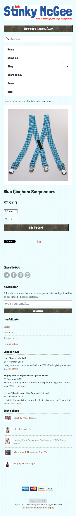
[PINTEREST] (27, 275)
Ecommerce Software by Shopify (38, 507)
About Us (13, 58)
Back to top (38, 500)
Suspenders (17, 101)
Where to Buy (15, 75)
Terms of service (12, 338)
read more (13, 368)
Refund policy (11, 344)
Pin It (40, 241)
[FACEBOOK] (14, 275)
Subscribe (38, 310)
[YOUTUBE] (21, 275)
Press (11, 83)
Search (7, 327)
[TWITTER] (7, 275)
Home (11, 49)
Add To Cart (36, 227)
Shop (10, 66)
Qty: (6, 218)
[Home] (38, 16)
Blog (10, 91)
